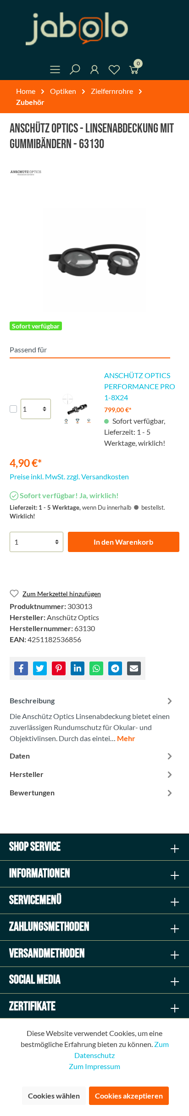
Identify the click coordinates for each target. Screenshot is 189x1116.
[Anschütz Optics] (94, 173)
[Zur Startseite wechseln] (94, 29)
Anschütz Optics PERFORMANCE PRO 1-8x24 (139, 386)
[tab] (92, 718)
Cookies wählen (54, 1095)
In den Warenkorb (123, 541)
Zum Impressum (94, 1066)
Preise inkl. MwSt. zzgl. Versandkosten (69, 476)
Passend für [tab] (28, 349)
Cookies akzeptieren (129, 1095)
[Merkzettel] (114, 71)
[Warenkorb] (134, 71)
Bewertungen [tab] (32, 792)
